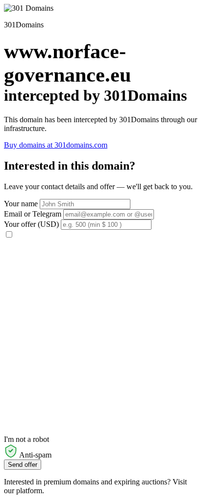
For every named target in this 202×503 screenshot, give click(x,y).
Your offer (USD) (31, 224)
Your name (21, 203)
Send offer (22, 464)
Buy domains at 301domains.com (55, 145)
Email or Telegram (32, 214)
